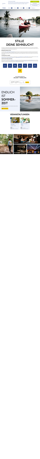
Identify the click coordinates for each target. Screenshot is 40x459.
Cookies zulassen (35, 1)
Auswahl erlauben (35, 3)
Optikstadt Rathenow (18, 57)
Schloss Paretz (21, 56)
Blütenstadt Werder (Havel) (10, 57)
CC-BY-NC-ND (18, 122)
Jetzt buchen (27, 82)
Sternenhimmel (31, 60)
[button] (15, 82)
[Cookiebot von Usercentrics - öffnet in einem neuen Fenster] (4, 8)
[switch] (18, 8)
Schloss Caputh (26, 56)
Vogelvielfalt (12, 60)
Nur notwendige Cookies (35, 5)
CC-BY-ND (39, 143)
